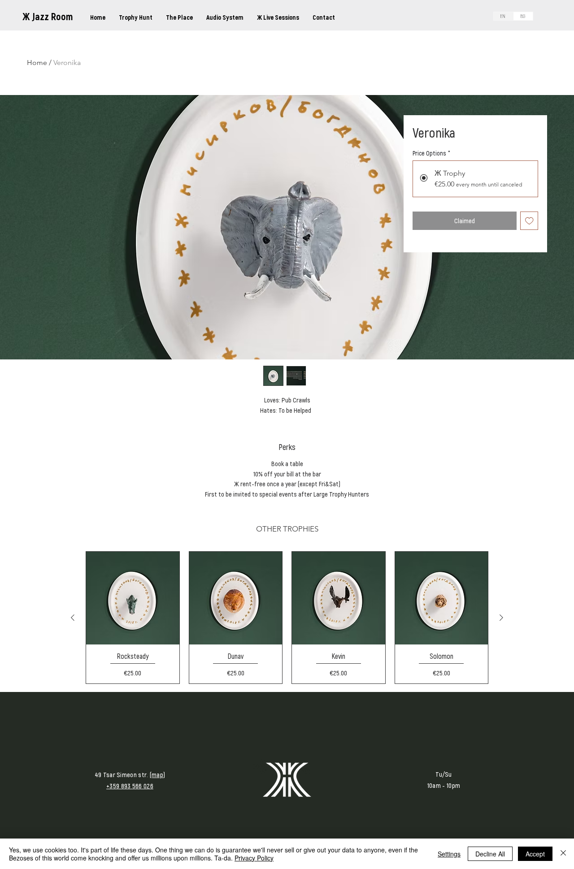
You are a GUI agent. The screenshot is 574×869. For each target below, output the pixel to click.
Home (37, 62)
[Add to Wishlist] (529, 221)
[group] (287, 617)
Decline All (490, 853)
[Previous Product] (72, 617)
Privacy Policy (254, 857)
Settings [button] (449, 853)
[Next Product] (501, 617)
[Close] (563, 854)
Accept (535, 853)
